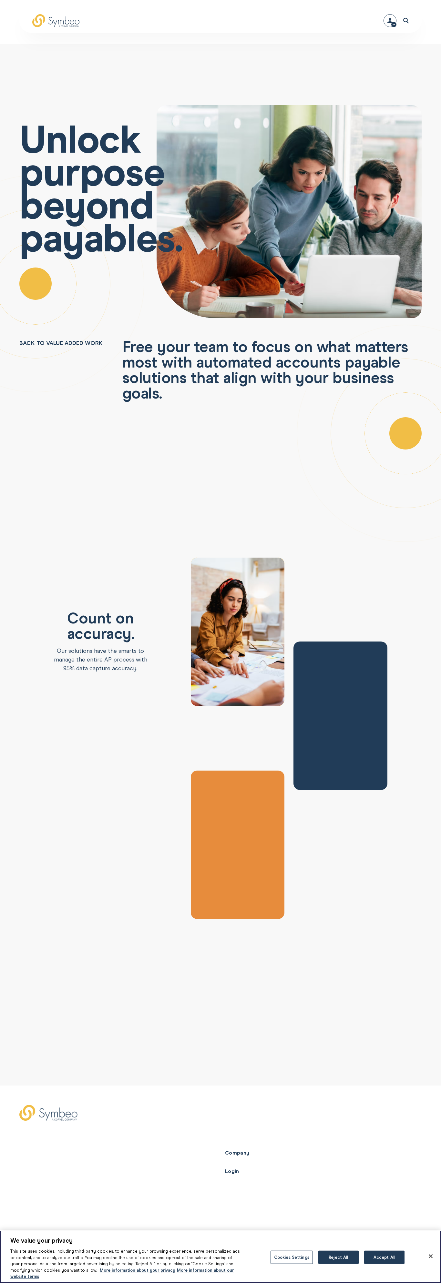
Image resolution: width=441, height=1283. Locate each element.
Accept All (384, 1257)
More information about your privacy (137, 1270)
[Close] (431, 1256)
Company (237, 1153)
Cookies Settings (291, 1257)
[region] (220, 1256)
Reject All (338, 1257)
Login (232, 1171)
